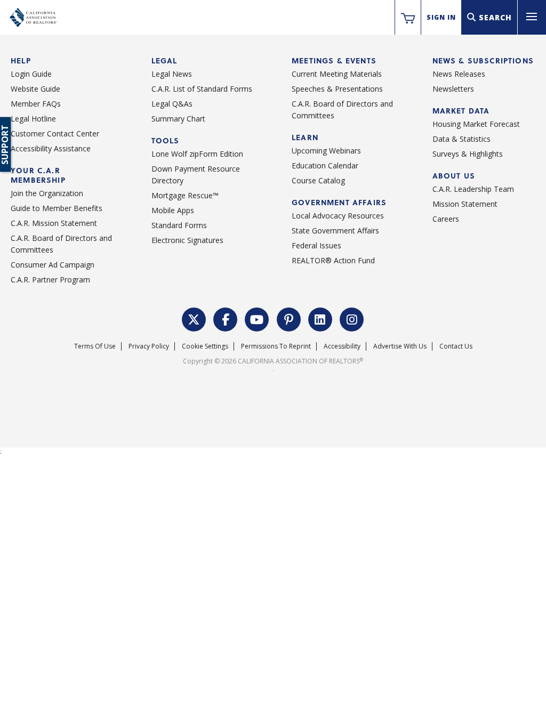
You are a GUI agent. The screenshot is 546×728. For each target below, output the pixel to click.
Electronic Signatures (187, 240)
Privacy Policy (149, 346)
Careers (445, 219)
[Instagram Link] (352, 318)
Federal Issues (316, 245)
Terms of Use (95, 346)
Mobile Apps (172, 210)
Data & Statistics (461, 139)
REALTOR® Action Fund (333, 260)
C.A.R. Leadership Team (473, 189)
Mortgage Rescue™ (185, 195)
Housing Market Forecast (476, 124)
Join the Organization (47, 193)
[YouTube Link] (257, 318)
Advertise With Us (400, 346)
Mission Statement (464, 204)
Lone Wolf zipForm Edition (197, 154)
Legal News (171, 74)
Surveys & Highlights (467, 154)
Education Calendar (325, 165)
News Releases (458, 74)
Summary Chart (178, 119)
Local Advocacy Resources (338, 216)
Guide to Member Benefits (56, 208)
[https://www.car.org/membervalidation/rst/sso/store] (407, 17)
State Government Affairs (335, 230)
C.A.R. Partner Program (50, 279)
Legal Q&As (171, 104)
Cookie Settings (205, 346)
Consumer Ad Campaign (52, 265)
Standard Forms (179, 225)
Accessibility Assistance (51, 148)
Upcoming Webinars (326, 150)
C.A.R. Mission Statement (54, 223)
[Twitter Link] (194, 318)
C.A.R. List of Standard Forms (201, 89)
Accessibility (342, 346)
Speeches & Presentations (337, 89)
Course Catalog (318, 180)
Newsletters (453, 89)
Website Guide (35, 89)
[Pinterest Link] (289, 318)
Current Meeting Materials (337, 74)
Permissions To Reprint (276, 346)
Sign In (441, 17)
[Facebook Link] (225, 318)
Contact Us (455, 346)
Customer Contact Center (55, 133)
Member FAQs (36, 104)
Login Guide (31, 74)
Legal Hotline (33, 119)
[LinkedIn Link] (320, 318)
